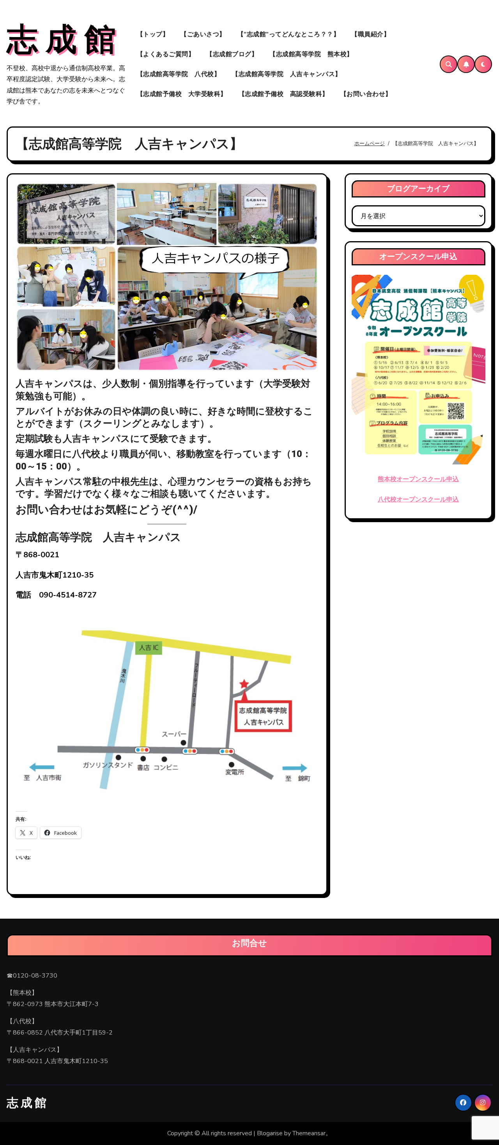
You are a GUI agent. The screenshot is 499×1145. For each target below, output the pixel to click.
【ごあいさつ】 (203, 34)
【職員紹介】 (370, 34)
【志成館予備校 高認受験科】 (284, 94)
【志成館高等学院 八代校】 (179, 74)
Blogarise (270, 1133)
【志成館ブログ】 (232, 54)
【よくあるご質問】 (166, 54)
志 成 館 (61, 40)
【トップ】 (153, 34)
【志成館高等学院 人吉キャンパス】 (287, 74)
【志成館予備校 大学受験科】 (182, 94)
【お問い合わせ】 (366, 94)
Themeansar (309, 1133)
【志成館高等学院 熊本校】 (311, 54)
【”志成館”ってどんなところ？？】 (288, 34)
